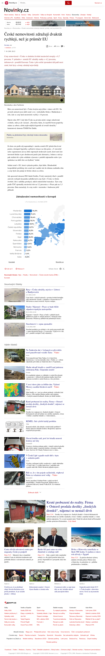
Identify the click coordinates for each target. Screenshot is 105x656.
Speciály (65, 18)
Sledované (95, 18)
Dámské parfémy (53, 638)
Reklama (22, 649)
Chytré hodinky (92, 638)
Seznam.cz (98, 3)
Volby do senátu (9, 622)
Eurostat (7, 278)
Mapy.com (29, 632)
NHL (38, 625)
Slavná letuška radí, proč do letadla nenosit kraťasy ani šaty (44, 439)
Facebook (8, 649)
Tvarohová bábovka (59, 619)
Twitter (15, 649)
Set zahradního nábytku (71, 635)
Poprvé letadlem (74, 613)
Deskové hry (73, 638)
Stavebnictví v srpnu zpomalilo (39, 323)
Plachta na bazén (30, 635)
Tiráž (34, 649)
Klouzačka (58, 635)
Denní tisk (87, 18)
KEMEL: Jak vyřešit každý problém (41, 421)
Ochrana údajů (66, 649)
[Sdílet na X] (64, 269)
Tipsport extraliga (42, 616)
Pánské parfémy (51, 642)
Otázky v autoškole (92, 622)
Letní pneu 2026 (91, 610)
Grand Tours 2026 (26, 625)
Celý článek (72, 521)
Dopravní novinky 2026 (93, 616)
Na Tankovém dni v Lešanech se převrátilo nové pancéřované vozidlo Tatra (44, 351)
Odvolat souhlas (77, 649)
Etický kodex (55, 649)
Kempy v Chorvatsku (76, 610)
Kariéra (28, 649)
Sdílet (58, 46)
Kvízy (60, 18)
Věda (23, 18)
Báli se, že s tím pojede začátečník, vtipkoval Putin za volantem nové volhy (45, 473)
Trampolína (41, 635)
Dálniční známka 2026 (93, 613)
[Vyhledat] (68, 3)
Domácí (23, 15)
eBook (50, 46)
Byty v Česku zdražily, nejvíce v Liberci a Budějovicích (43, 290)
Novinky (6, 45)
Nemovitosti (33, 275)
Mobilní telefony (28, 638)
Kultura (68, 15)
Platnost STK (90, 625)
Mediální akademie (43, 649)
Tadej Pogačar (25, 619)
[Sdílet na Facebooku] (60, 269)
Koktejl (89, 15)
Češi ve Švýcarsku (75, 619)
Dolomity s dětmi (74, 625)
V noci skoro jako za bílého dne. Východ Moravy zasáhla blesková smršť (42, 385)
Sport (55, 18)
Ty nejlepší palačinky (60, 610)
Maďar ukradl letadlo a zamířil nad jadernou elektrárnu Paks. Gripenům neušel (44, 368)
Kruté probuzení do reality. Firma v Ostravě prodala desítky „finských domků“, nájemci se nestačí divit (45, 404)
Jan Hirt (23, 616)
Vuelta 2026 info (26, 610)
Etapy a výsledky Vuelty (28, 613)
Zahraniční (35, 15)
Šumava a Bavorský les (77, 616)
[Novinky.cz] (16, 10)
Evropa (28, 372)
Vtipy (27, 424)
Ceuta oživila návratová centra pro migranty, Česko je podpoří (18, 550)
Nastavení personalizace (92, 649)
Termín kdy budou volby (12, 619)
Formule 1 (40, 622)
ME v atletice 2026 (43, 619)
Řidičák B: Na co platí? (93, 619)
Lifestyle (83, 15)
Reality (25, 275)
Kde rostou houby (53, 632)
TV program (79, 18)
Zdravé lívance (58, 616)
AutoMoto (17, 18)
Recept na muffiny (59, 613)
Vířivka (92, 635)
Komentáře (56, 15)
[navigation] (2, 3)
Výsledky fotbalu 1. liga (44, 613)
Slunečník (50, 635)
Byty (19, 275)
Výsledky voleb (9, 616)
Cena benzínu (65, 632)
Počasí (72, 18)
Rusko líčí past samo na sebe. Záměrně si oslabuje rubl (50, 550)
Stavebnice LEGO (40, 638)
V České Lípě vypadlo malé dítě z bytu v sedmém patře (42, 456)
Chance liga (41, 610)
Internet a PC (8, 18)
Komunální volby (9, 625)
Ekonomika (75, 15)
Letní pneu (64, 638)
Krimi (63, 15)
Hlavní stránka (9, 15)
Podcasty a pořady (46, 18)
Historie (36, 18)
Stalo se (17, 15)
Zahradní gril (84, 635)
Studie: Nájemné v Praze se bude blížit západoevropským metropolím (42, 308)
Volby (29, 15)
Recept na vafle (58, 622)
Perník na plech (58, 625)
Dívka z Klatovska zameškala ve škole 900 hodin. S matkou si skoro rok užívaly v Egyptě (86, 552)
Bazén (21, 635)
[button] (34, 86)
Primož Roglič (25, 622)
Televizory (82, 638)
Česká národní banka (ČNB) (48, 275)
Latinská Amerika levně (76, 622)
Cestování (29, 18)
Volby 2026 (7, 610)
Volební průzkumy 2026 (12, 613)
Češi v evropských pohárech (80, 632)
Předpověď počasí (40, 632)
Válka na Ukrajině (46, 15)
